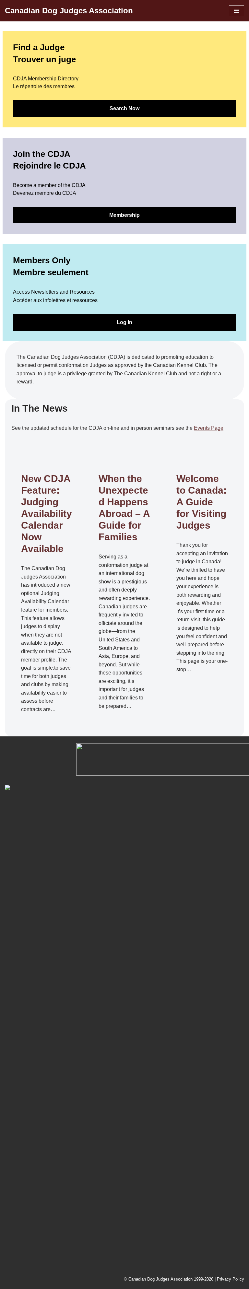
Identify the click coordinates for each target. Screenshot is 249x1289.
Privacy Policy (230, 1279)
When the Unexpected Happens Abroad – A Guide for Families (124, 507)
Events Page (208, 428)
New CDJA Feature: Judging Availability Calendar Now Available (46, 513)
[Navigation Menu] (236, 10)
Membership (124, 215)
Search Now (124, 108)
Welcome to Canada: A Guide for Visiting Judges (201, 502)
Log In (124, 322)
